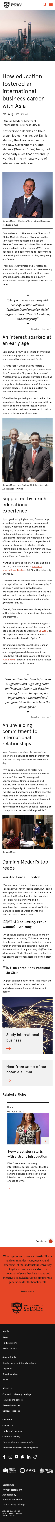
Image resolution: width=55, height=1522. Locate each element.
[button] (44, 5)
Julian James (9, 659)
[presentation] (28, 1146)
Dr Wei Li (43, 630)
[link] (27, 1337)
